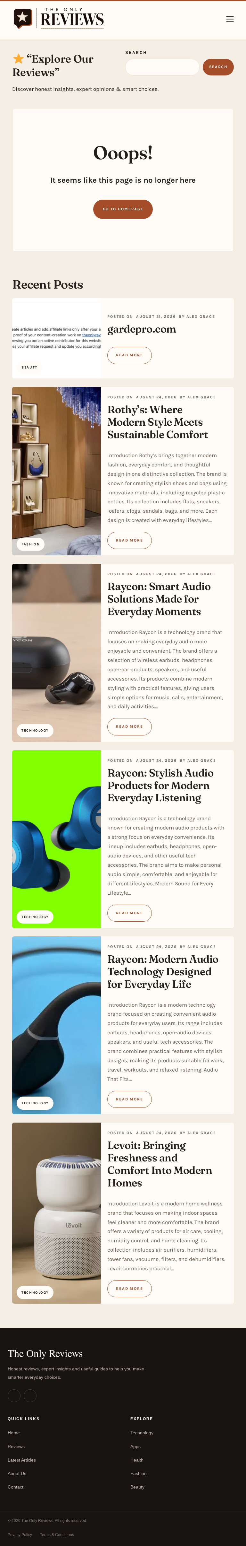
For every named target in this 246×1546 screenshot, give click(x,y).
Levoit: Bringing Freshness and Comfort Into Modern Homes (159, 1164)
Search (136, 52)
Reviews (16, 1446)
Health (137, 1460)
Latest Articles (22, 1460)
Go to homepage (123, 209)
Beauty (137, 1487)
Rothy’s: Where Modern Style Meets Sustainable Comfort (157, 422)
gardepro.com (141, 328)
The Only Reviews (45, 1353)
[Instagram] (14, 1395)
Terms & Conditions (57, 1535)
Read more (129, 355)
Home (14, 1432)
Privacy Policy (20, 1535)
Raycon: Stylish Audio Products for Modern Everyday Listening (160, 785)
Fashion (138, 1473)
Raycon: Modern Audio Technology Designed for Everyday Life (162, 971)
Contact (15, 1487)
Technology (141, 1432)
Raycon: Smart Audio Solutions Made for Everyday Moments (159, 599)
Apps (135, 1446)
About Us (17, 1473)
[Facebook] (30, 1395)
